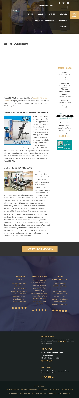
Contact (63, 27)
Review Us (63, 20)
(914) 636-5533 (47, 5)
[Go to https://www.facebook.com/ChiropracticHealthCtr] (59, 3)
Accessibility (13, 393)
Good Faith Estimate (39, 393)
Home (30, 14)
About (40, 14)
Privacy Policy (54, 389)
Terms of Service (67, 389)
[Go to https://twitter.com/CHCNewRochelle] (63, 3)
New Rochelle (25, 393)
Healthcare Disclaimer (29, 389)
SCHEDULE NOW (74, 14)
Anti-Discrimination (12, 389)
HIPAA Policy (43, 389)
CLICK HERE (62, 342)
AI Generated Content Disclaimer (59, 393)
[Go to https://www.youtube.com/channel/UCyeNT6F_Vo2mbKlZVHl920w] (67, 3)
